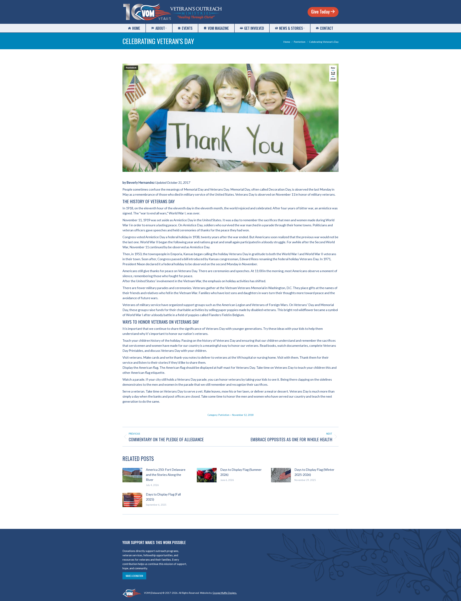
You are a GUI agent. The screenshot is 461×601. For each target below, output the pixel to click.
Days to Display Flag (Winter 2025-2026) (314, 472)
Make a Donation (134, 576)
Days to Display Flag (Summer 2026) (241, 472)
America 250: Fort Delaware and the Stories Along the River (165, 475)
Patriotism (131, 68)
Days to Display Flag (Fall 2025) (163, 496)
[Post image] (132, 475)
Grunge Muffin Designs (224, 592)
